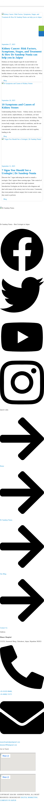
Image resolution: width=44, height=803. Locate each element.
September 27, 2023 (8, 44)
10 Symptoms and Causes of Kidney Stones (18, 106)
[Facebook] (22, 271)
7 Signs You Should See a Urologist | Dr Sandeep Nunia (19, 172)
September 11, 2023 (8, 166)
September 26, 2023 (8, 100)
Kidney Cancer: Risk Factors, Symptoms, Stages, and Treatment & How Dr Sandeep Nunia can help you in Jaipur (22, 53)
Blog (5, 80)
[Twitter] (22, 316)
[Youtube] (22, 356)
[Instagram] (22, 407)
